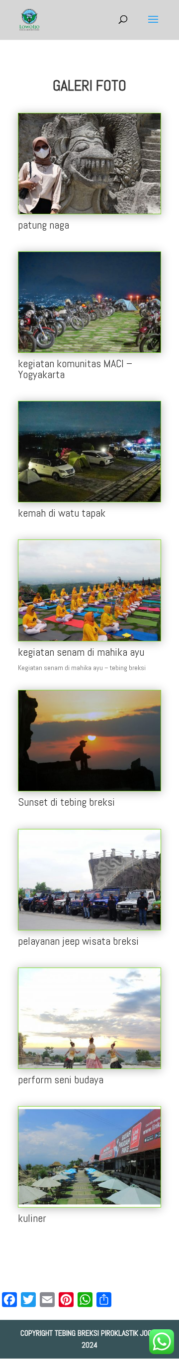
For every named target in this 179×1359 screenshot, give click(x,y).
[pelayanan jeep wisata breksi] (89, 927)
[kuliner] (89, 1204)
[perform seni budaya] (89, 1066)
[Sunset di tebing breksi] (89, 788)
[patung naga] (89, 211)
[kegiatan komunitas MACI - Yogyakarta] (89, 349)
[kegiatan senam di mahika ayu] (89, 638)
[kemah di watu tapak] (89, 499)
